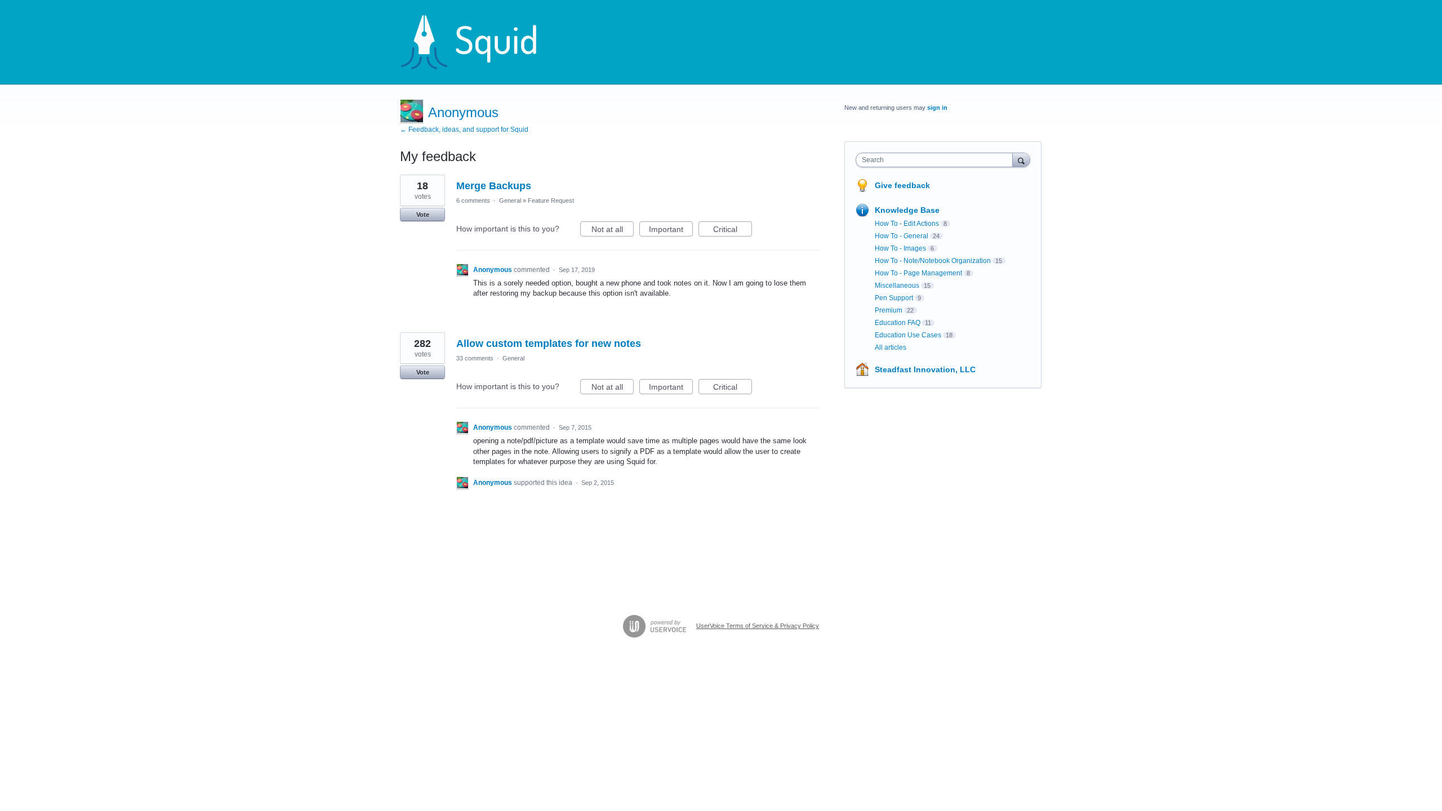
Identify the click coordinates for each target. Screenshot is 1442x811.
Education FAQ (897, 323)
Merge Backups (493, 185)
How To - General (901, 236)
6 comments (473, 200)
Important (671, 231)
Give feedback (902, 185)
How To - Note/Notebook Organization (933, 261)
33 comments (474, 358)
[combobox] (937, 160)
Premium (888, 310)
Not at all (612, 231)
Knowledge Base (907, 210)
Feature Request (551, 200)
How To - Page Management (918, 273)
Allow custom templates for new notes (548, 343)
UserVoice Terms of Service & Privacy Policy (757, 625)
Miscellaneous (897, 285)
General (510, 200)
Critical (732, 231)
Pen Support (894, 298)
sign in (937, 107)
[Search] (1021, 160)
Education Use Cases (908, 335)
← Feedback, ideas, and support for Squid (464, 129)
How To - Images (900, 248)
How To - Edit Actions (907, 224)
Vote (422, 214)
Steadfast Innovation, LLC (925, 369)
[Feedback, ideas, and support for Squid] (479, 42)
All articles (890, 347)
